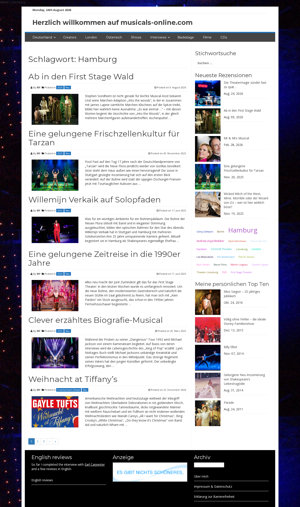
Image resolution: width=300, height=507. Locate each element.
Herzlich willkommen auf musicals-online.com (113, 22)
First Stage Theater (241, 272)
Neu (67, 87)
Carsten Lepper (260, 264)
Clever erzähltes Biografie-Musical (95, 320)
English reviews (42, 480)
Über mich (201, 476)
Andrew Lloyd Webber (210, 241)
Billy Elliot (230, 347)
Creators (69, 37)
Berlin (220, 231)
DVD (224, 272)
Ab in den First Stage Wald (81, 76)
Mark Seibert (203, 264)
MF (38, 87)
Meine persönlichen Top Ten (232, 284)
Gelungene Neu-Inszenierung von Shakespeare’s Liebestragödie (244, 379)
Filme (207, 37)
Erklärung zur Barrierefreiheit (214, 496)
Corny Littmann (205, 231)
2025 (60, 153)
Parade (229, 402)
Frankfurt (202, 249)
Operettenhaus (237, 241)
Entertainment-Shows (68, 389)
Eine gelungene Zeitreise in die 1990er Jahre (104, 258)
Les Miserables (205, 256)
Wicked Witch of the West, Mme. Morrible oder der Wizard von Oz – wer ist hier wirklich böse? (246, 200)
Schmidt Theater (221, 249)
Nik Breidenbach (226, 256)
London (91, 37)
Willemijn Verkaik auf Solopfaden (94, 199)
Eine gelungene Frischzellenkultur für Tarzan (104, 138)
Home (4, 2)
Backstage (185, 37)
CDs (223, 37)
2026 (60, 87)
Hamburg (242, 229)
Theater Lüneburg (207, 272)
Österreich (114, 37)
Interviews (158, 37)
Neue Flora (220, 264)
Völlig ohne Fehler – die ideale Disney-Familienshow (245, 321)
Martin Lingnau (239, 264)
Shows (136, 37)
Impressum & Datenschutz (213, 486)
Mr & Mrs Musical (236, 138)
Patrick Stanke (246, 256)
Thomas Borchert (258, 241)
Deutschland (42, 37)
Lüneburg (242, 249)
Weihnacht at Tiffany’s (72, 379)
